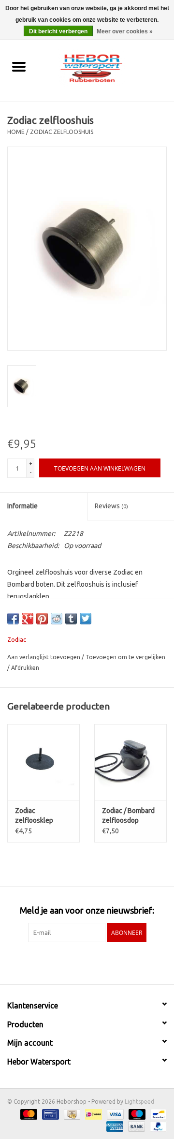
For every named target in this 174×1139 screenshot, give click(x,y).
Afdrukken (25, 668)
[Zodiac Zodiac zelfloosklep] (43, 762)
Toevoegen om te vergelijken (125, 657)
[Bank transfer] (135, 1126)
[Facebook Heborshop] (62, 962)
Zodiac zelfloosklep (34, 815)
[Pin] (49, 1113)
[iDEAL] (92, 1113)
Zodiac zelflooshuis (61, 132)
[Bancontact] (157, 1113)
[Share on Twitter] (85, 618)
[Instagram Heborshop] (112, 962)
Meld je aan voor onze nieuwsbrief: (87, 910)
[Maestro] (136, 1113)
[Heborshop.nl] (106, 67)
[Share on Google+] (27, 618)
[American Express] (114, 1126)
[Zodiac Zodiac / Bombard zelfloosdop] (130, 762)
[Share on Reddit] (56, 618)
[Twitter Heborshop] (79, 962)
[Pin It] (42, 618)
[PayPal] (156, 1126)
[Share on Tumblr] (71, 618)
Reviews (111, 506)
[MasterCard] (28, 1113)
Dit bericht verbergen (58, 31)
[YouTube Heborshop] (95, 962)
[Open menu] (19, 66)
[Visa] (114, 1113)
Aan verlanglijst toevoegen (44, 657)
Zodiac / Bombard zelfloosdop (128, 815)
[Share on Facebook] (13, 618)
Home (16, 132)
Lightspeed (139, 1101)
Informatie (22, 506)
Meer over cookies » (125, 31)
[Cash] (71, 1113)
